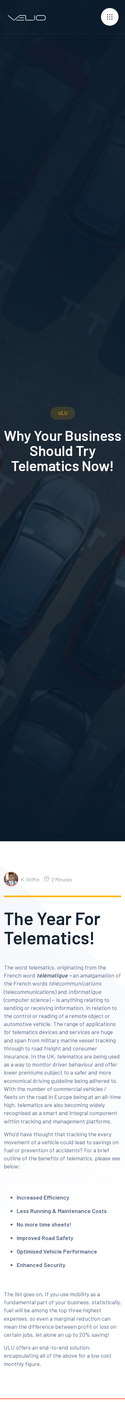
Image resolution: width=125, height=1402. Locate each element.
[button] (110, 17)
